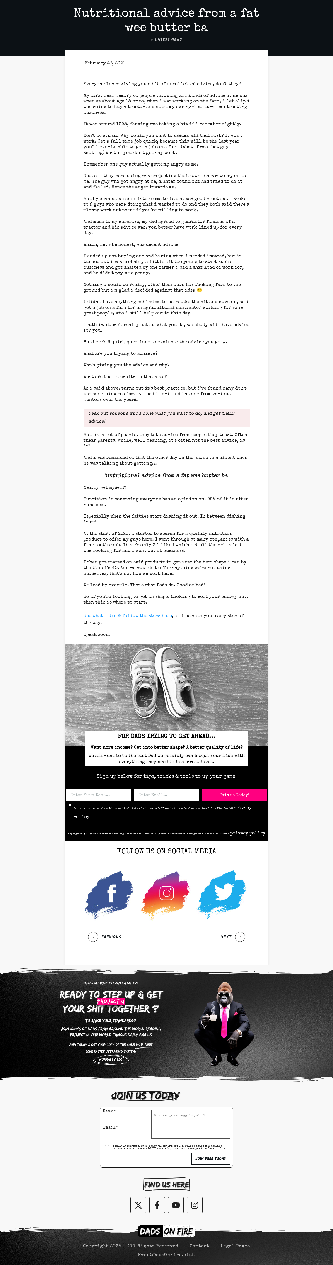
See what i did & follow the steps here (128, 616)
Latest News (168, 39)
